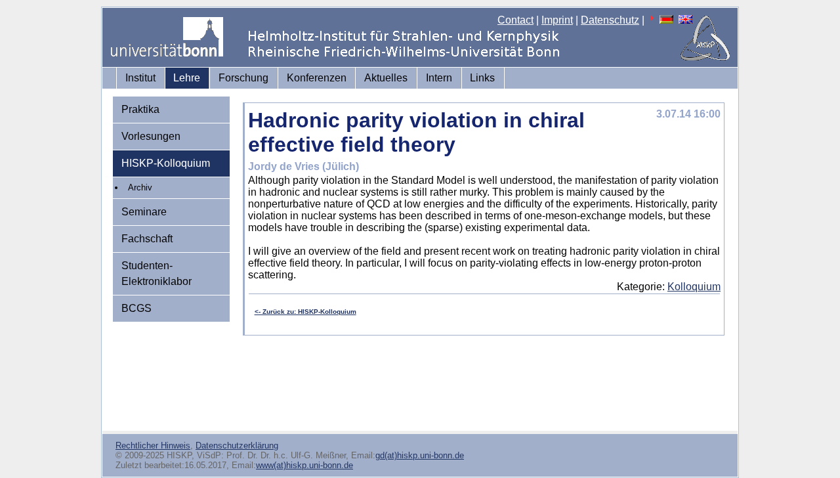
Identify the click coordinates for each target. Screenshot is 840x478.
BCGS (136, 308)
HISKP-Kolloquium (165, 163)
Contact (515, 20)
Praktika (140, 109)
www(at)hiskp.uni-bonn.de (304, 465)
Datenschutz (610, 20)
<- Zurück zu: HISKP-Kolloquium (305, 311)
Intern (439, 77)
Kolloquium (694, 286)
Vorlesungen (150, 136)
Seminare (144, 211)
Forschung (243, 77)
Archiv (140, 187)
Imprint (557, 20)
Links (482, 77)
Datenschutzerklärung (237, 445)
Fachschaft (147, 238)
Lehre (186, 77)
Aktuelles (386, 77)
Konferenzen (316, 77)
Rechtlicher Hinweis (153, 445)
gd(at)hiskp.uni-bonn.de (419, 455)
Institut (140, 77)
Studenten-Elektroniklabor (156, 273)
